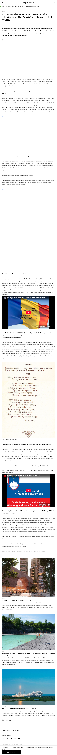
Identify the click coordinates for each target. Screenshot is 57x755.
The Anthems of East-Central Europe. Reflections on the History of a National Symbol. (29, 536)
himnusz (31, 551)
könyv (43, 551)
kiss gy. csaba (19, 551)
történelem (25, 551)
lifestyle (4, 11)
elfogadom (11, 752)
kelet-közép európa (37, 551)
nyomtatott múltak (11, 551)
